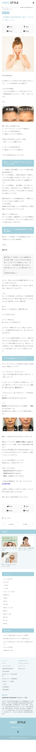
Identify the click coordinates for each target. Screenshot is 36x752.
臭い (4, 620)
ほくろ (5, 582)
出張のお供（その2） (8, 650)
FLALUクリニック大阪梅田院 (9, 678)
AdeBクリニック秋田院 (8, 681)
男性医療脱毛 (5, 689)
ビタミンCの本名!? (8, 647)
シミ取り (4, 684)
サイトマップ (21, 666)
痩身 (4, 610)
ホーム (4, 663)
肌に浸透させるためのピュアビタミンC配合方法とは (16, 638)
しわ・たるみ (5, 12)
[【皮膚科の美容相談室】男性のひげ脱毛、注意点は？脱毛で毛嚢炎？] (10, 524)
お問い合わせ (21, 668)
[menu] (33, 3)
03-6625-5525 (6, 484)
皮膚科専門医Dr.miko (14, 737)
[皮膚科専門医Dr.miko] (11, 3)
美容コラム (6, 614)
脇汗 (4, 617)
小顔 (4, 598)
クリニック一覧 (6, 666)
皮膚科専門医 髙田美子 (8, 668)
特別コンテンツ (7, 607)
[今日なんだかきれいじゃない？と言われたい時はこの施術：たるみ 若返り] (26, 524)
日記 (4, 601)
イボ (4, 585)
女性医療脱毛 (5, 687)
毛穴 (4, 604)
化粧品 (5, 595)
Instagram (18, 732)
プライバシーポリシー (23, 663)
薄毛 (4, 623)
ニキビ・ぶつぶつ (7, 591)
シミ (4, 588)
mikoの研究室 (5, 671)
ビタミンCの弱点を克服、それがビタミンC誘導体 (15, 635)
